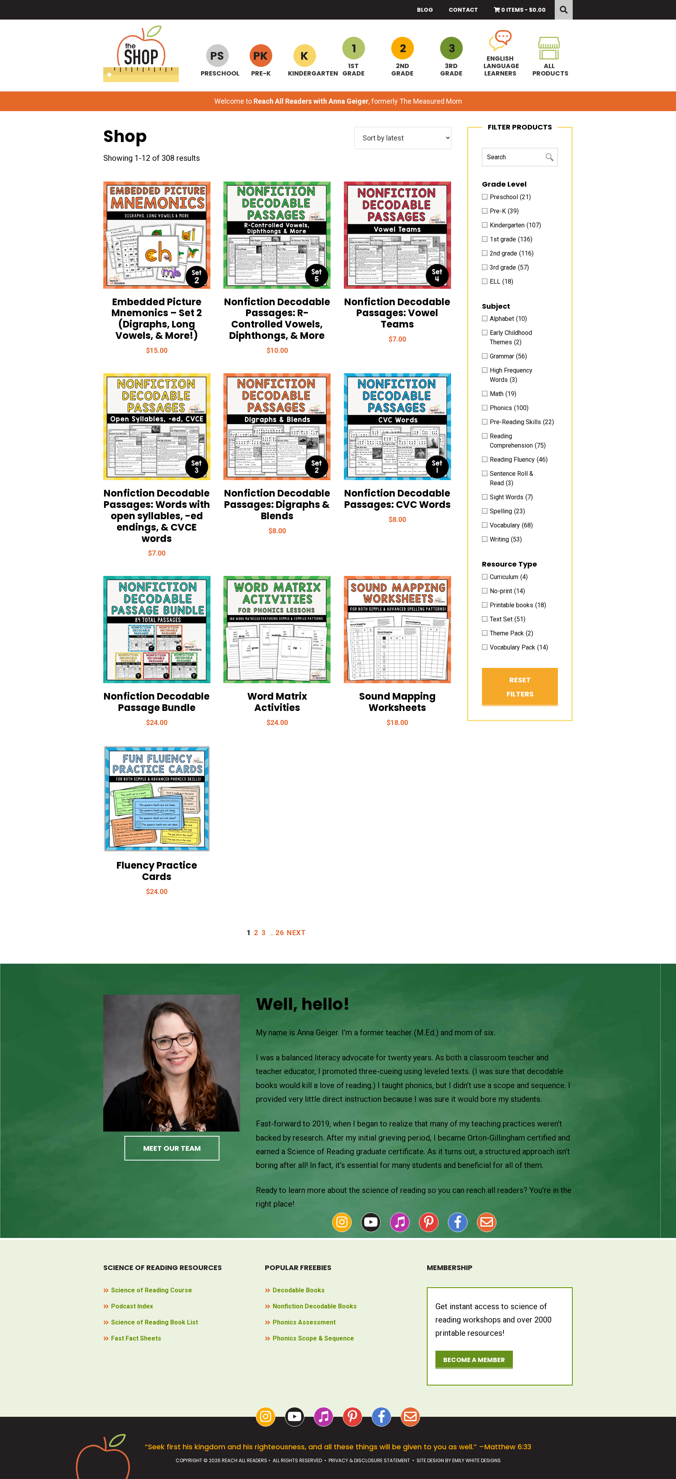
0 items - (523, 10)
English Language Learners (500, 65)
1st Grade (353, 69)
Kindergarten (304, 73)
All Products (549, 69)
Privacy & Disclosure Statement (369, 1460)
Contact (463, 10)
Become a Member (474, 1359)
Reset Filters (520, 687)
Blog (425, 10)
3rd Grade (451, 69)
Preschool (217, 73)
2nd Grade (402, 69)
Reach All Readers (141, 53)
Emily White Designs (476, 1460)
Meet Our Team (172, 1148)
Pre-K (261, 73)
